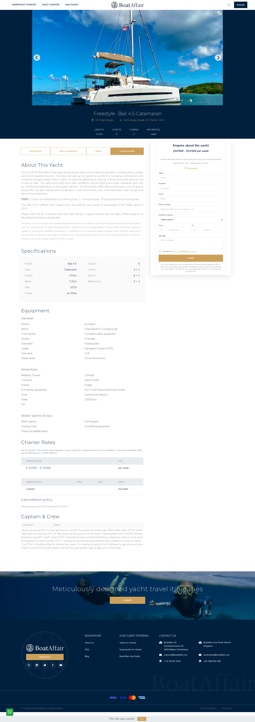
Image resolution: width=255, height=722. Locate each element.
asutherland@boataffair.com (216, 654)
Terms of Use (177, 251)
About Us (89, 642)
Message (162, 236)
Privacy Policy (191, 251)
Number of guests (166, 215)
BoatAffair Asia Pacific (130, 656)
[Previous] (37, 57)
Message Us (45, 657)
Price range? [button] (192, 168)
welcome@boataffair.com (175, 654)
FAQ (87, 649)
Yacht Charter (50, 4)
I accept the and (179, 251)
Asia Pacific (71, 4)
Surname (163, 183)
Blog (87, 656)
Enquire (127, 600)
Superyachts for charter (131, 649)
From (161, 225)
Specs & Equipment (68, 151)
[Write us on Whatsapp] (9, 712)
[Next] (218, 57)
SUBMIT (190, 258)
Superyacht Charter (24, 4)
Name (161, 173)
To (192, 225)
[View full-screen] (219, 13)
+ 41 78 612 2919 (172, 661)
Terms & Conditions (208, 708)
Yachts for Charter (128, 642)
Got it (142, 719)
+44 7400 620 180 (212, 661)
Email (161, 194)
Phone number (164, 204)
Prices (98, 151)
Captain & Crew (127, 151)
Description (35, 151)
